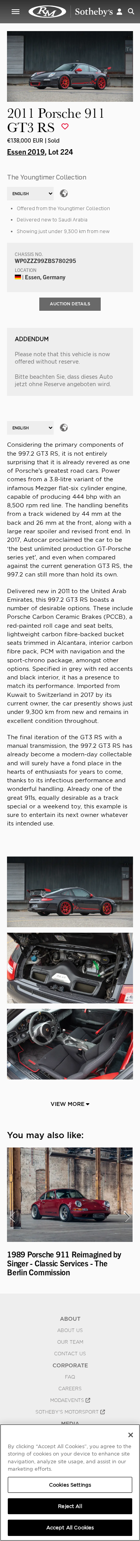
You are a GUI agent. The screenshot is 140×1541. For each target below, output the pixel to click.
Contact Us (70, 1353)
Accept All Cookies (70, 1528)
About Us (70, 1330)
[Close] (130, 1434)
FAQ (70, 1377)
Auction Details (70, 303)
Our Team (70, 1342)
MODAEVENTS (68, 1400)
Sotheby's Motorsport (67, 1412)
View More (68, 1104)
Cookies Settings (70, 1485)
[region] (70, 1482)
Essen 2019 (26, 151)
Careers (70, 1388)
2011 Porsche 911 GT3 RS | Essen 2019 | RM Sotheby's (71, 11)
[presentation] (12, 1217)
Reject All (70, 1506)
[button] (119, 11)
